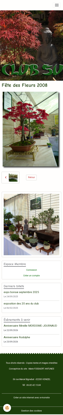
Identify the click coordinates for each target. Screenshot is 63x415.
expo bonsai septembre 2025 (21, 292)
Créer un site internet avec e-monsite (31, 397)
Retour (31, 177)
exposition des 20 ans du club (21, 303)
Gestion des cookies (31, 411)
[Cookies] (7, 408)
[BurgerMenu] (57, 5)
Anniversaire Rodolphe (17, 337)
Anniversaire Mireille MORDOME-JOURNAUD (30, 325)
